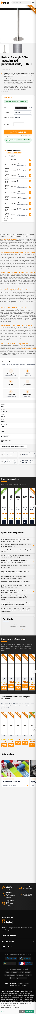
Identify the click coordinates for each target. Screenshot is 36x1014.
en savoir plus (4, 91)
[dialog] (18, 1008)
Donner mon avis (19, 630)
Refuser (22, 1011)
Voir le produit (4, 687)
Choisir (3, 1011)
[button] (23, 112)
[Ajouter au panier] (30, 160)
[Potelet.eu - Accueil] (8, 921)
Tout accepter (30, 1011)
